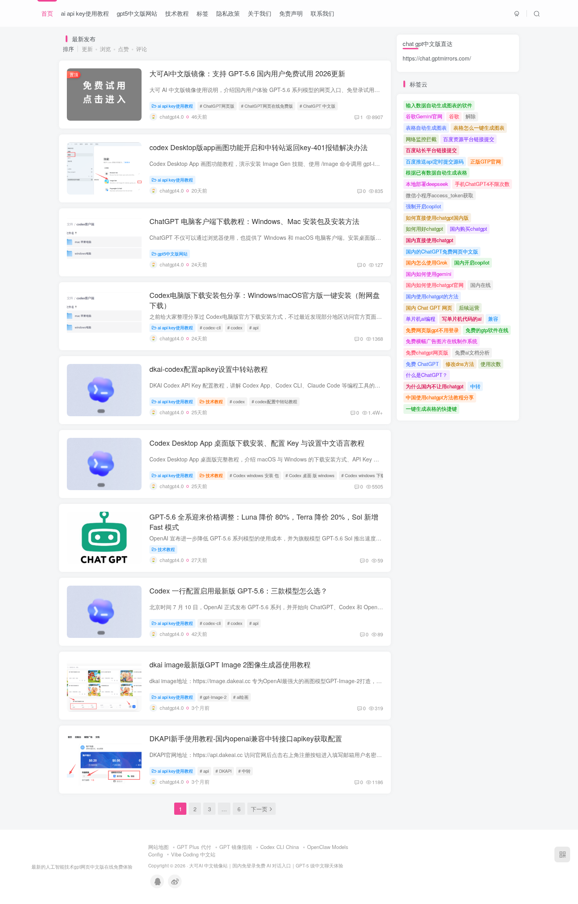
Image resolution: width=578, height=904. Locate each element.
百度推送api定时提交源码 (435, 161)
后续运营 (469, 307)
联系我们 (322, 13)
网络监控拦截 (421, 139)
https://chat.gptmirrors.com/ (437, 58)
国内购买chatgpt (468, 228)
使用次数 (490, 363)
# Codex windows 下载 (363, 475)
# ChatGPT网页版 (217, 106)
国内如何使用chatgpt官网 (435, 284)
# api (253, 327)
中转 (475, 386)
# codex (235, 327)
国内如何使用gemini (428, 273)
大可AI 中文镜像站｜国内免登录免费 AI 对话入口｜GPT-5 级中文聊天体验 (266, 865)
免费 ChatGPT (422, 363)
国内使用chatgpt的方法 (432, 296)
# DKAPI (223, 771)
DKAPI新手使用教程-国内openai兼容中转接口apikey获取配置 (245, 738)
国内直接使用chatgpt (429, 240)
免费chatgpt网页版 (427, 352)
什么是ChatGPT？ (426, 375)
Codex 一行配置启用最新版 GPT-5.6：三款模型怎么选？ (238, 590)
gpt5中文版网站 (137, 13)
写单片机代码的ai (462, 318)
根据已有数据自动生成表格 (436, 172)
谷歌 (454, 116)
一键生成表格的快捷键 (431, 408)
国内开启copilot (472, 262)
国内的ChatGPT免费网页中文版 (442, 251)
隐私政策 (228, 13)
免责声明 (291, 13)
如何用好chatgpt (424, 228)
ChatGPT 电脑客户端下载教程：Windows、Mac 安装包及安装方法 (254, 221)
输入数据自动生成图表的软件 (439, 105)
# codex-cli (210, 327)
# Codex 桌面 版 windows (310, 475)
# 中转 (244, 771)
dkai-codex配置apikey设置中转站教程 (208, 369)
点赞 (123, 49)
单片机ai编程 (420, 318)
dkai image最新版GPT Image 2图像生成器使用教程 (230, 664)
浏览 (105, 49)
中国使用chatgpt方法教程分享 (440, 397)
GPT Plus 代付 (194, 847)
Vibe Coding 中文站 (193, 854)
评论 (141, 49)
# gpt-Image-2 (213, 697)
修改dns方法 (459, 363)
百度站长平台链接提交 (431, 150)
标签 (202, 13)
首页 (47, 13)
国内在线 (480, 284)
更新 (87, 49)
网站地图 (158, 847)
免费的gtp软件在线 (487, 330)
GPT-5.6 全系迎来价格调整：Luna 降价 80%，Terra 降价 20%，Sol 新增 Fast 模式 (263, 521)
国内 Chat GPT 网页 (429, 307)
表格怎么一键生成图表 (478, 127)
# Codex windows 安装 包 (254, 475)
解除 (471, 116)
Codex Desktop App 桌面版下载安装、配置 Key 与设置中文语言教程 (256, 442)
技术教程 (177, 13)
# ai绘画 (241, 697)
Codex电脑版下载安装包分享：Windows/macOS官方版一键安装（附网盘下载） (264, 300)
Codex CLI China (279, 847)
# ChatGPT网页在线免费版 (267, 106)
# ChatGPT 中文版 (317, 106)
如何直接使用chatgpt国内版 (437, 217)
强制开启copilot (423, 206)
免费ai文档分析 (472, 352)
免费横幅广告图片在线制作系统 (441, 341)
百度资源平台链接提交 (468, 139)
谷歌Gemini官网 (424, 116)
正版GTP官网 (485, 161)
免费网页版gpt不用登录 (432, 330)
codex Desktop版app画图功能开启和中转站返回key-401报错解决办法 (258, 147)
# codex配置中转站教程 (274, 401)
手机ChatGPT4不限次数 (482, 183)
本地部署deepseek (427, 183)
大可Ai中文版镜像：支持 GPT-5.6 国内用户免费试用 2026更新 (247, 73)
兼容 (493, 318)
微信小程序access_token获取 (439, 195)
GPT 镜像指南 (235, 847)
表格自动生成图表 (426, 127)
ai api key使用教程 (85, 13)
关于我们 (259, 13)
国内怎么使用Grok (426, 262)
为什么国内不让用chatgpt (435, 386)
